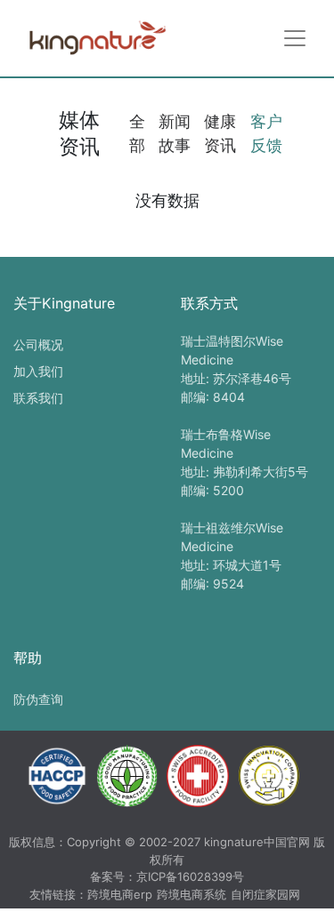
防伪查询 (38, 699)
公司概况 (38, 344)
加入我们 (38, 371)
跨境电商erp (119, 894)
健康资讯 (220, 133)
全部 (137, 133)
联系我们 (38, 397)
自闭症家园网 (265, 894)
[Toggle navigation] (295, 38)
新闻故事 (175, 133)
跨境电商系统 (191, 894)
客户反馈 (266, 133)
